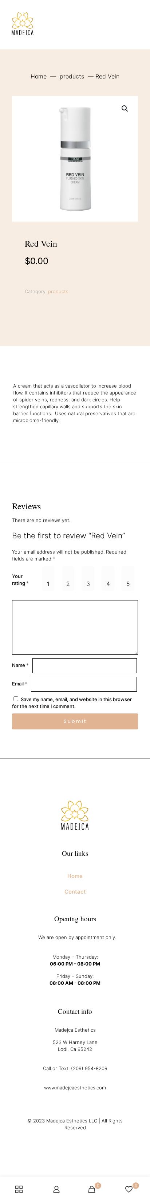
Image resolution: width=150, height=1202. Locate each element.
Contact (75, 891)
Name (20, 665)
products (72, 76)
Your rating (20, 579)
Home (39, 76)
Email (19, 684)
